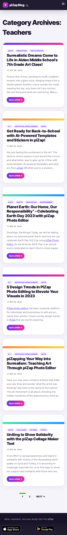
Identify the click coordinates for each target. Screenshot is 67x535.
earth (20, 202)
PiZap (12, 319)
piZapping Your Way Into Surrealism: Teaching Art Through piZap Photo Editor (31, 363)
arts (10, 51)
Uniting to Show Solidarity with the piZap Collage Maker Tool (33, 439)
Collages (21, 430)
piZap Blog (17, 5)
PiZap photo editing (17, 308)
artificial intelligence (26, 126)
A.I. (9, 126)
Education (22, 51)
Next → (40, 496)
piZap (19, 167)
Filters (33, 430)
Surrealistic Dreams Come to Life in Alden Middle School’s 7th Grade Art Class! (32, 60)
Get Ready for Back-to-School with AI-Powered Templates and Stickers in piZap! (33, 135)
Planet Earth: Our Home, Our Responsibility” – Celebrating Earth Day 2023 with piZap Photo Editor (32, 214)
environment (46, 202)
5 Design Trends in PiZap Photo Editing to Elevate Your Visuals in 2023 (32, 291)
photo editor (37, 51)
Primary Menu (63, 4)
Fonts (44, 430)
